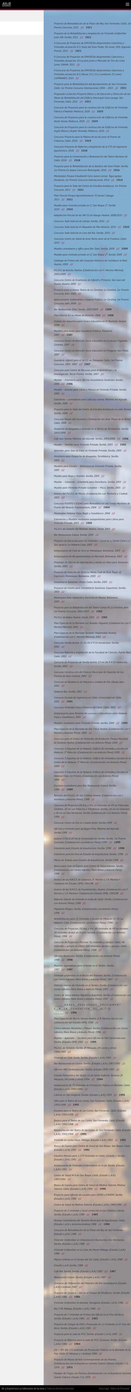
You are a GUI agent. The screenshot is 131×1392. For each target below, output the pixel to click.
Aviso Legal (104, 1388)
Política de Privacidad (120, 1388)
